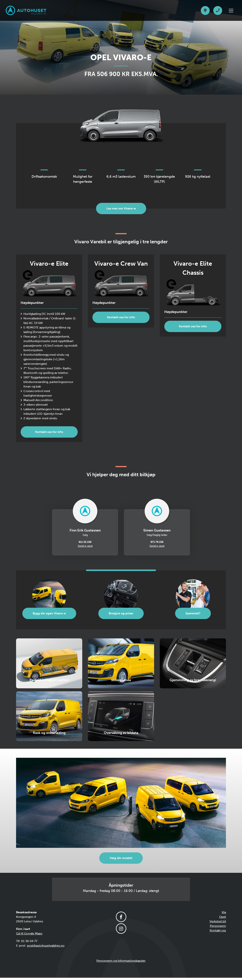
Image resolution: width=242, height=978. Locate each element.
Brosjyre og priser (121, 613)
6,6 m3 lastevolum (121, 176)
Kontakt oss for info (49, 432)
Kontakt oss (218, 930)
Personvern (218, 926)
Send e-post (85, 546)
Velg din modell (121, 858)
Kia (224, 912)
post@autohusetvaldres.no (45, 945)
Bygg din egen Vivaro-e (49, 613)
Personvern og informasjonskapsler (121, 960)
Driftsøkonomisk (44, 176)
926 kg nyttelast (197, 176)
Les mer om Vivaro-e (121, 208)
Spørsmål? (192, 613)
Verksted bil (217, 921)
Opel (222, 917)
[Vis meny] (231, 10)
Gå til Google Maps (29, 933)
